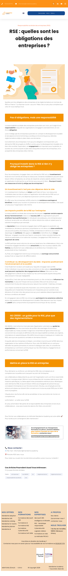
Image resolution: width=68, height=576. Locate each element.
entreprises (15, 474)
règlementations (56, 474)
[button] (53, 3)
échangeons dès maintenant (27, 418)
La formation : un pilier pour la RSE (17, 400)
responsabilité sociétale (14, 477)
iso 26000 (25, 474)
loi (33, 474)
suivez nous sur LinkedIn (49, 458)
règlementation (42, 474)
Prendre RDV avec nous (15, 454)
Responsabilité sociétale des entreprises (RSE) (34, 25)
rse (26, 477)
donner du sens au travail (30, 243)
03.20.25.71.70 (60, 544)
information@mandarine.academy (26, 451)
